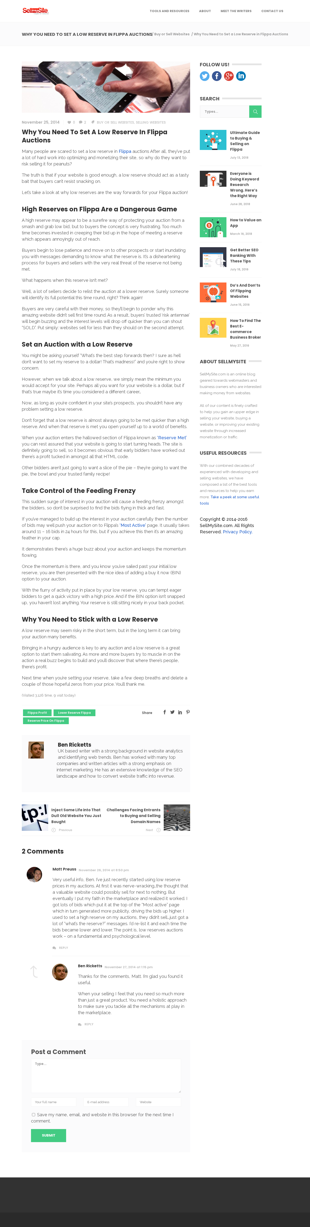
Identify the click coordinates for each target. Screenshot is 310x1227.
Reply (63, 948)
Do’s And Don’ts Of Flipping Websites (245, 291)
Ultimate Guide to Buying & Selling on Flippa (245, 141)
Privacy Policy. (238, 531)
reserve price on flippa (46, 721)
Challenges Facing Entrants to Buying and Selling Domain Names (134, 815)
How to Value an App (245, 222)
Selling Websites (151, 122)
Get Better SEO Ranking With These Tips (244, 255)
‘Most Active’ (133, 525)
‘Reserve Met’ (172, 437)
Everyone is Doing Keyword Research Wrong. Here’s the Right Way (244, 184)
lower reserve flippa (74, 713)
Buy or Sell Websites (172, 34)
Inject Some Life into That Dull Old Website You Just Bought (76, 815)
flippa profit (37, 713)
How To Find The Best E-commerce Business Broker (245, 329)
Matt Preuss (64, 869)
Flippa (125, 151)
